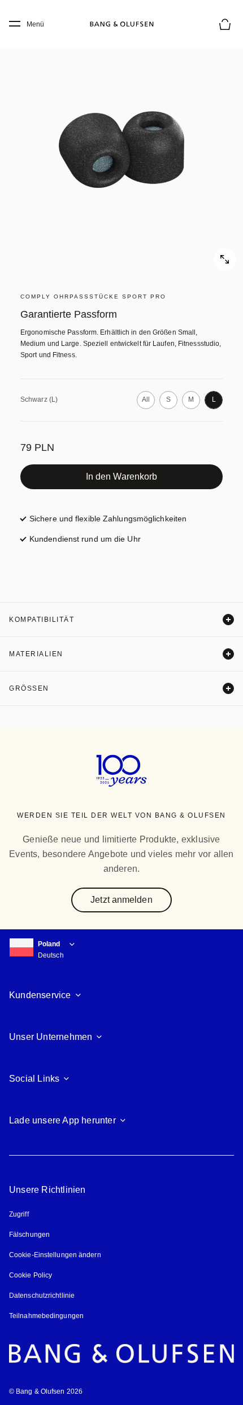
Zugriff (20, 1214)
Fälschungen (29, 1235)
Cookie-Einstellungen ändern (55, 1255)
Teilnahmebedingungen (46, 1316)
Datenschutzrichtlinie (42, 1295)
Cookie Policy (30, 1275)
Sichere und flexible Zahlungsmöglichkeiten (107, 518)
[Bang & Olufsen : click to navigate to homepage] (121, 24)
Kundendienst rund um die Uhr (85, 538)
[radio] (146, 400)
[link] (121, 476)
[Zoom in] (121, 149)
